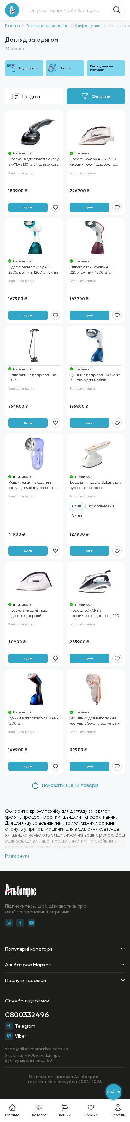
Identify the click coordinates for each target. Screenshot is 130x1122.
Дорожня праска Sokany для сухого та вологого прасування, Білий (96, 485)
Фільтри (101, 96)
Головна (12, 26)
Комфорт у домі (88, 26)
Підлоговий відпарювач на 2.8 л (32, 377)
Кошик (65, 1115)
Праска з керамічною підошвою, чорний (27, 613)
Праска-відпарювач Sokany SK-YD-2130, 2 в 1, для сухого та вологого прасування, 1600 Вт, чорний (33, 162)
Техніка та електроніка (47, 26)
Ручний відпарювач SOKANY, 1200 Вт (33, 721)
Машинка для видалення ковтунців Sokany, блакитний (33, 485)
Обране (90, 1115)
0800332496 (27, 1014)
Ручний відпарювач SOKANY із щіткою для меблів (95, 377)
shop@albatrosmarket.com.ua (36, 1048)
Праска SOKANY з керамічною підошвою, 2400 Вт (96, 613)
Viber (20, 1036)
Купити (28, 207)
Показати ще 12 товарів (70, 785)
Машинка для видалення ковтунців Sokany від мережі (95, 721)
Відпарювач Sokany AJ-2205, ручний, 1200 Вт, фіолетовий (91, 270)
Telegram (25, 1026)
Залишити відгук (21, 173)
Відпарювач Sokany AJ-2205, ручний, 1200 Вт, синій (33, 269)
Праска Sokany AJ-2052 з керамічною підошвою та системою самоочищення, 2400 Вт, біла (93, 162)
